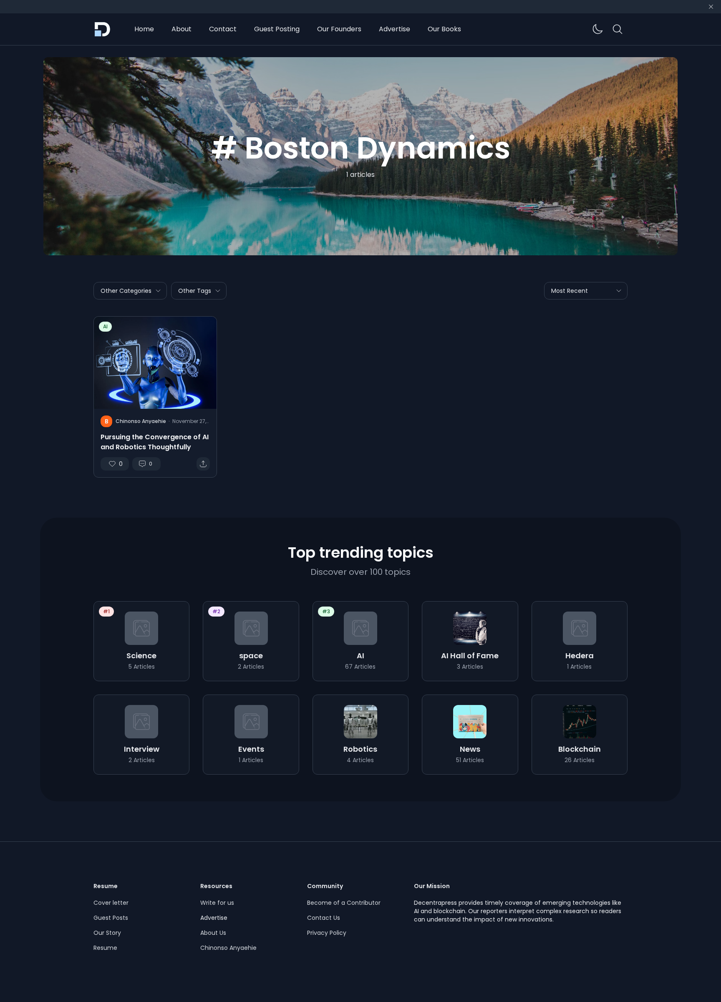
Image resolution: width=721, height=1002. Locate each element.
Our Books (444, 29)
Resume (105, 948)
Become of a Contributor (344, 903)
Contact (223, 29)
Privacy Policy (326, 933)
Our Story (107, 933)
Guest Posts (110, 918)
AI (105, 326)
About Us (213, 933)
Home (144, 29)
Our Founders (339, 29)
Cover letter (111, 903)
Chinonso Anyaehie (228, 948)
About (181, 29)
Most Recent (569, 291)
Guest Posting (277, 29)
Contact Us (323, 918)
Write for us (217, 903)
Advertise (394, 29)
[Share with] (203, 464)
